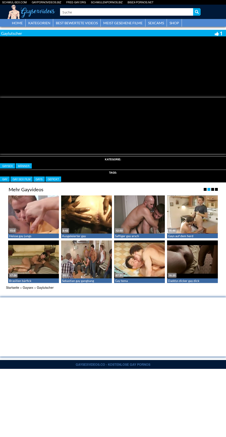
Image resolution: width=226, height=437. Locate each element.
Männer (24, 166)
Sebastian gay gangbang (78, 281)
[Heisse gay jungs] (33, 214)
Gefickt (53, 179)
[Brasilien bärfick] (33, 259)
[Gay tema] (139, 259)
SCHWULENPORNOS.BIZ (106, 2)
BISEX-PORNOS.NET (140, 2)
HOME (17, 23)
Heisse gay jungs (20, 236)
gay (5, 179)
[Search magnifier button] (197, 12)
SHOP (174, 23)
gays (39, 179)
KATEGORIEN (39, 23)
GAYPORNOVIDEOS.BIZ (46, 2)
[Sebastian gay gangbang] (86, 259)
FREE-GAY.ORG (76, 2)
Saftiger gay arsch (127, 236)
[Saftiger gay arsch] (139, 214)
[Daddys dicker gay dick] (192, 259)
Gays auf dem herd (180, 236)
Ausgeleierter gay (74, 236)
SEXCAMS (156, 23)
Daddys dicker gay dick (183, 281)
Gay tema (121, 281)
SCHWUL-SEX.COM (14, 2)
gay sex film (21, 179)
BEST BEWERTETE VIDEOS (77, 23)
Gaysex (7, 166)
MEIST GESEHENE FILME (123, 23)
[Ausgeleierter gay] (86, 214)
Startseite (12, 287)
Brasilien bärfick (20, 281)
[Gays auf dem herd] (192, 214)
